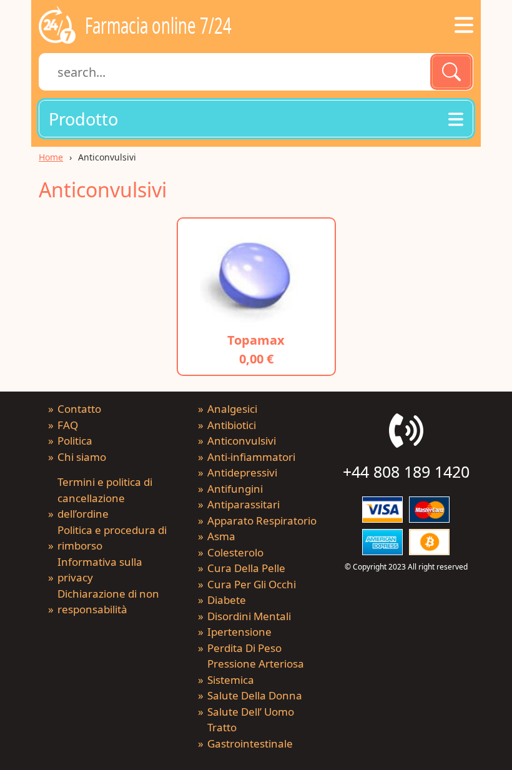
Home (51, 157)
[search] (451, 72)
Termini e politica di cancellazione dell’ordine (104, 498)
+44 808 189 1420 (406, 471)
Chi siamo (81, 457)
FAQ (67, 425)
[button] (256, 118)
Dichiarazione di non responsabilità (108, 601)
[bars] (464, 25)
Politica (74, 440)
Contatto (79, 409)
